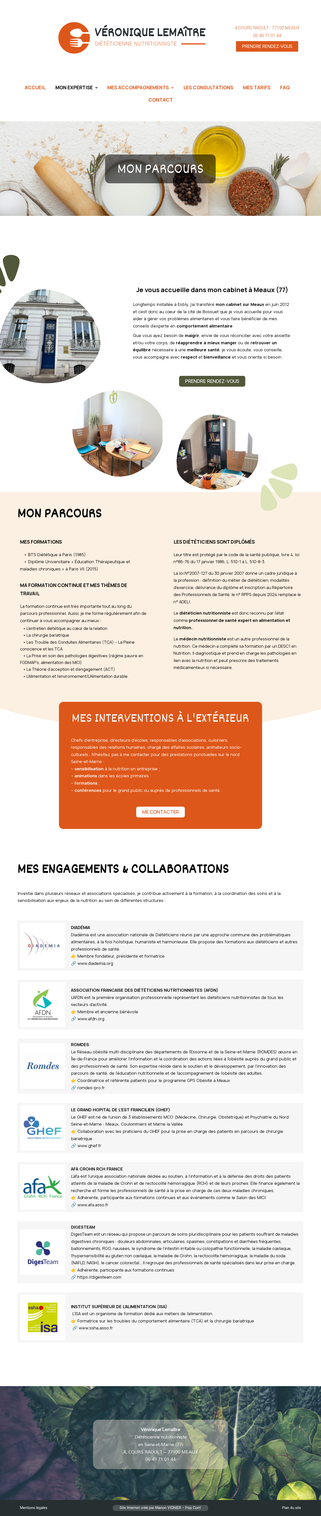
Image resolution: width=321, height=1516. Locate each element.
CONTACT (160, 100)
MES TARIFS (256, 87)
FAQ (285, 87)
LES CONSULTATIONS (208, 87)
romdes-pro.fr (91, 1087)
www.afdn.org (90, 1019)
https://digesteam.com (99, 1277)
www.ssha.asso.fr (96, 1328)
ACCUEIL (35, 87)
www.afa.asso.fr (92, 1205)
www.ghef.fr (89, 1145)
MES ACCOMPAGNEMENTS (138, 87)
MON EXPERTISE (74, 87)
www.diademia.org (95, 963)
